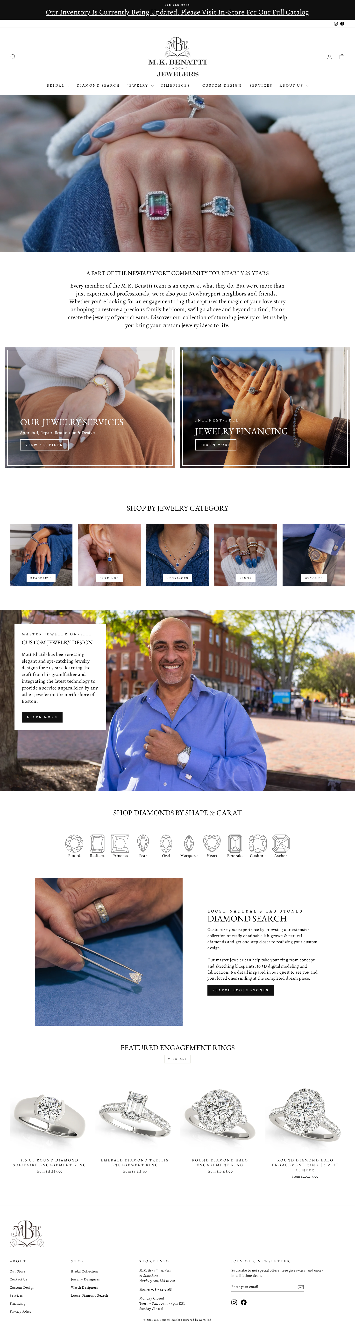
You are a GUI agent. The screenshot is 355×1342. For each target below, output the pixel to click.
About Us (292, 85)
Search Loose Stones (241, 990)
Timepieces (176, 85)
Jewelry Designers (85, 1279)
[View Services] (90, 407)
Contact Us (18, 1279)
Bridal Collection (84, 1271)
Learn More (42, 717)
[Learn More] (265, 407)
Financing (17, 1303)
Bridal (56, 85)
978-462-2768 (161, 1289)
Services (261, 85)
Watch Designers (84, 1287)
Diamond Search (98, 85)
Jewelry (138, 85)
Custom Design (222, 85)
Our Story (18, 1271)
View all (177, 1059)
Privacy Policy (20, 1311)
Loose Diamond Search (89, 1295)
